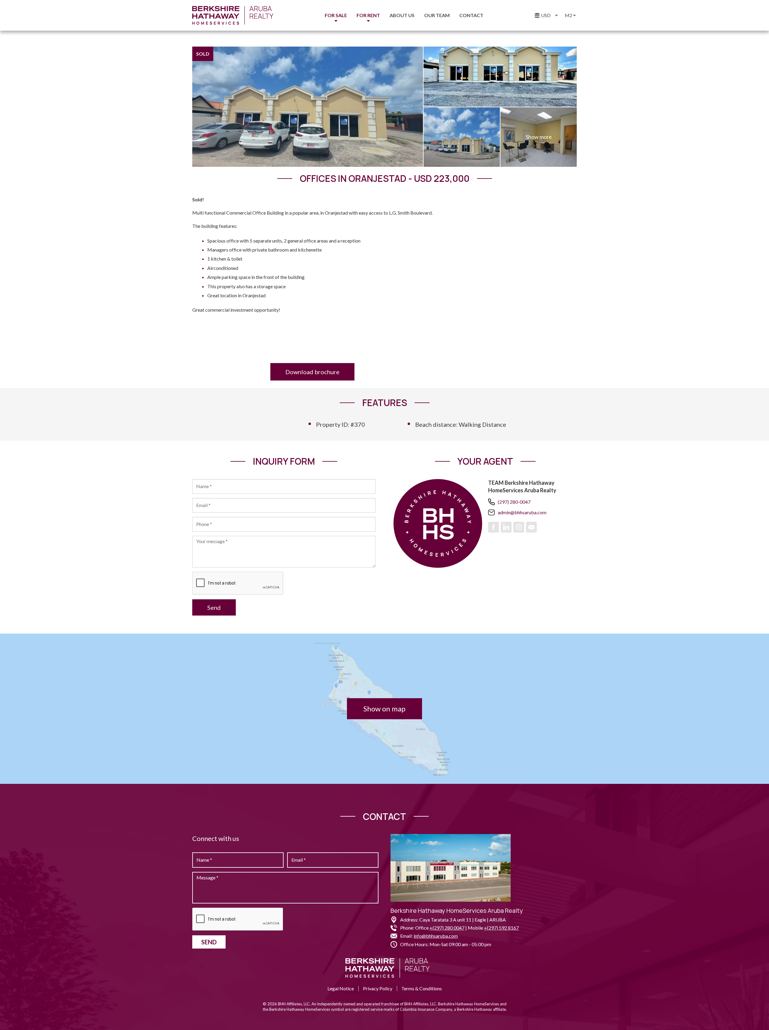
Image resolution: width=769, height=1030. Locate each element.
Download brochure (312, 371)
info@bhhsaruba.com (436, 936)
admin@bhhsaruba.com (522, 512)
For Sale (336, 15)
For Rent (368, 15)
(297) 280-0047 (514, 502)
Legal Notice (340, 988)
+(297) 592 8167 (501, 928)
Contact (471, 15)
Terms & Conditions (421, 988)
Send (214, 607)
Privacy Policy (377, 988)
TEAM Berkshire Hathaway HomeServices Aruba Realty (522, 486)
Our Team (437, 15)
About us (402, 15)
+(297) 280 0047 (447, 928)
